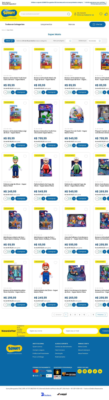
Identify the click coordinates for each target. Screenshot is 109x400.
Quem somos (37, 347)
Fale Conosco (60, 350)
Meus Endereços (84, 350)
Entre (79, 15)
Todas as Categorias (14, 24)
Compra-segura (38, 350)
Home (3, 30)
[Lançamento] (15, 73)
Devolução (59, 353)
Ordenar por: (83, 40)
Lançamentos (46, 24)
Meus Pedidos (83, 353)
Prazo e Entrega (38, 357)
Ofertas (99, 24)
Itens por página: (59, 40)
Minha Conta (82, 347)
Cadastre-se (89, 15)
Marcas (71, 24)
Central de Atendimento (63, 347)
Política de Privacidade (41, 353)
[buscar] (69, 14)
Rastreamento (60, 357)
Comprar (21, 92)
